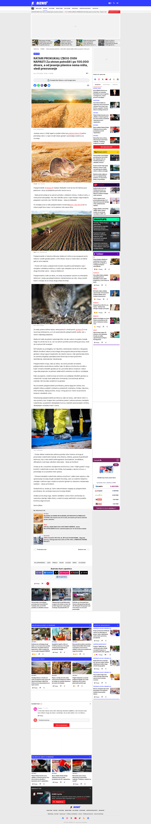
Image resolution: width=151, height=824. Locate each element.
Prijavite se (59, 802)
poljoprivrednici (73, 133)
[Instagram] (99, 79)
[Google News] (118, 79)
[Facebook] (95, 79)
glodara (78, 329)
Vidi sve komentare (61, 725)
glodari (68, 562)
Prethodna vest (41, 549)
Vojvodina (82, 562)
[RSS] (114, 79)
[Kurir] (39, 3)
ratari (62, 562)
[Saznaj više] (90, 788)
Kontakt (56, 814)
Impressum (63, 814)
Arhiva (80, 814)
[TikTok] (110, 79)
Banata (49, 188)
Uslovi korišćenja (98, 814)
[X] (103, 79)
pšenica (55, 562)
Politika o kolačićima (72, 814)
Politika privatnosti (88, 814)
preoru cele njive (75, 205)
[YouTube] (106, 79)
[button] (87, 73)
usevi (48, 562)
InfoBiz (42, 49)
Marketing (50, 814)
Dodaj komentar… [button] (44, 720)
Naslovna (36, 49)
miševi (74, 562)
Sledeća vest (82, 549)
